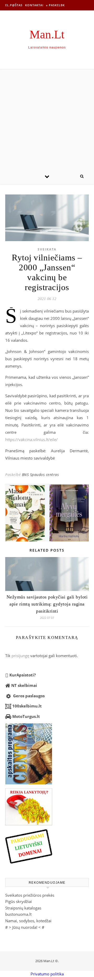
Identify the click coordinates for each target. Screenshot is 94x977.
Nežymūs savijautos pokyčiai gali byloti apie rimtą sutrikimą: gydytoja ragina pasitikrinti (47, 604)
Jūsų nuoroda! (24, 927)
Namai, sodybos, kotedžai (28, 920)
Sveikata (47, 249)
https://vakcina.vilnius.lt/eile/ (31, 439)
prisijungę (20, 655)
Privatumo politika (47, 973)
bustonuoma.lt (18, 914)
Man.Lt (47, 34)
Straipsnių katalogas (23, 908)
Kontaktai (34, 5)
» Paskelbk (55, 5)
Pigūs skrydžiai (18, 901)
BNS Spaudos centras (40, 474)
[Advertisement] (47, 119)
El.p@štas (13, 5)
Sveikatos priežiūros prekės (29, 895)
